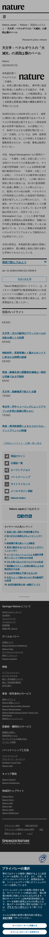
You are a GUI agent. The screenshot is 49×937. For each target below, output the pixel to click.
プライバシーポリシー (18, 907)
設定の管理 (7, 918)
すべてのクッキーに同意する (24, 925)
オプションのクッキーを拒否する (24, 932)
